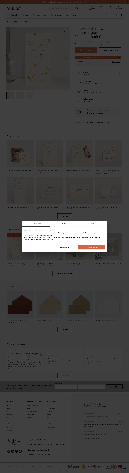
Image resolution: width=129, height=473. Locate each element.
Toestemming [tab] (36, 224)
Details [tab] (64, 224)
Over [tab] (92, 224)
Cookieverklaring (47, 240)
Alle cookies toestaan (91, 247)
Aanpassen (63, 247)
